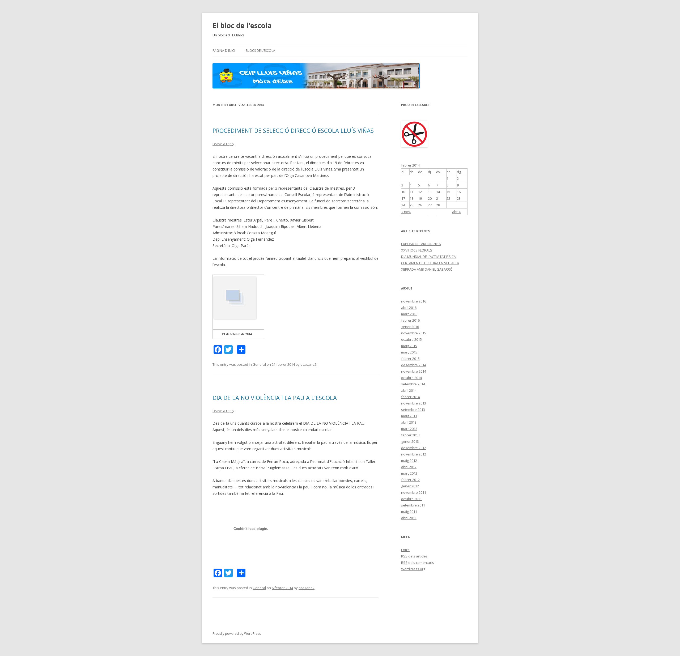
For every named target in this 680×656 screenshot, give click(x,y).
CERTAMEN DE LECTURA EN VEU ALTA (430, 263)
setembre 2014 (413, 384)
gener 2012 (410, 486)
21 (438, 198)
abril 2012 (408, 467)
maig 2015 (409, 345)
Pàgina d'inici (223, 50)
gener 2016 (410, 326)
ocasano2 (308, 364)
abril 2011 (408, 518)
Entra (405, 549)
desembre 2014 (413, 365)
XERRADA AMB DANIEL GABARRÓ (427, 269)
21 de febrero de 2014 (237, 334)
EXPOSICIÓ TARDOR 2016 (421, 243)
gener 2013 (410, 441)
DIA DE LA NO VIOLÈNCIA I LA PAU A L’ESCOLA (274, 398)
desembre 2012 (413, 447)
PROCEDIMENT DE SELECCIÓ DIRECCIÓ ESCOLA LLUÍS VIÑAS (293, 130)
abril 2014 (408, 390)
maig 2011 (409, 511)
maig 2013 (409, 416)
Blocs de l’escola (260, 50)
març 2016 (409, 314)
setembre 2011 (413, 505)
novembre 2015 (413, 333)
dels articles (414, 556)
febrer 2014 (410, 396)
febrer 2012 (410, 479)
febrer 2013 (410, 435)
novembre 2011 (413, 492)
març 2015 (409, 352)
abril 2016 (408, 307)
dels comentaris (417, 562)
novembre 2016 (413, 301)
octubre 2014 (411, 377)
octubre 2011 (411, 498)
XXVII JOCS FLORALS (416, 250)
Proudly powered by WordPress (236, 633)
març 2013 (409, 428)
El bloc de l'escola (242, 25)
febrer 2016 (410, 320)
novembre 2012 (413, 454)
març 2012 (409, 473)
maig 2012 (409, 460)
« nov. (406, 211)
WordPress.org (413, 568)
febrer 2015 (410, 358)
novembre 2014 (413, 371)
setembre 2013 (413, 409)
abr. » (456, 211)
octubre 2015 (411, 339)
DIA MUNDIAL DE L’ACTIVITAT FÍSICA (428, 256)
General (259, 364)
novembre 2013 (413, 403)
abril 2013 (408, 422)
